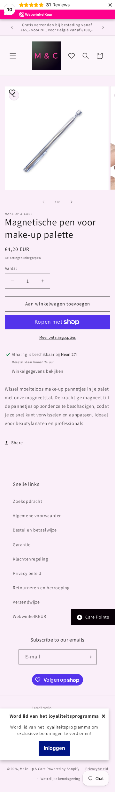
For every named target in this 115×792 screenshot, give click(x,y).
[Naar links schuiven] (43, 202)
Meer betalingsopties (57, 337)
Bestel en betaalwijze (35, 530)
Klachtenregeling (30, 559)
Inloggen (54, 748)
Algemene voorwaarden (37, 515)
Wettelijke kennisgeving (60, 778)
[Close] (103, 716)
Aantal (11, 268)
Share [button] (17, 442)
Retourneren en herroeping (41, 587)
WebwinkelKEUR (29, 616)
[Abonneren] (89, 656)
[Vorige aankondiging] (12, 27)
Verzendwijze (26, 602)
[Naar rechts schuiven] (72, 202)
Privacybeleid (96, 768)
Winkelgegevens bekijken (38, 371)
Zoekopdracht (27, 501)
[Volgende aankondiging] (103, 27)
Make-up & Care (33, 768)
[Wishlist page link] (71, 56)
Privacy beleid (27, 573)
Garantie (22, 544)
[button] (13, 56)
